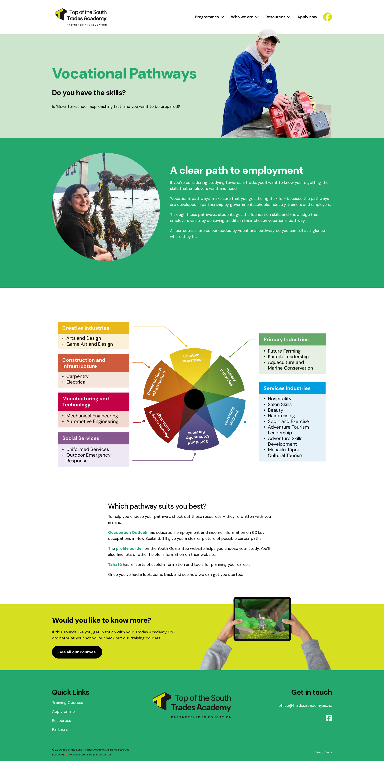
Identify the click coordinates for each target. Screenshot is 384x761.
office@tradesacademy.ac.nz (305, 705)
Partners (60, 729)
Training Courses (67, 702)
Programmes (207, 17)
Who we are (242, 17)
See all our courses (77, 652)
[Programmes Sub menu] (222, 17)
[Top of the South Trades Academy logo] (80, 17)
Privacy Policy (323, 752)
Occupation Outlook (127, 532)
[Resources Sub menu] (289, 17)
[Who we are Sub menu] (257, 17)
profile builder (129, 548)
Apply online (63, 711)
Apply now (307, 17)
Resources (275, 17)
